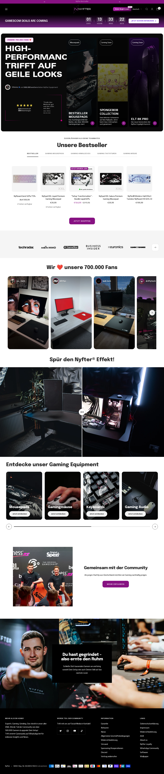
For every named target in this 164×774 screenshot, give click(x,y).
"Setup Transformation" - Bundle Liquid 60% (82, 197)
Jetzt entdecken (19, 514)
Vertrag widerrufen (109, 756)
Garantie (104, 724)
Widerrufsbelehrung (109, 740)
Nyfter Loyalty (146, 744)
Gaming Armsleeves (80, 153)
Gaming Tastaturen (106, 153)
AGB (142, 736)
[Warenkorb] (157, 9)
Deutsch (136, 9)
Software (144, 752)
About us (143, 740)
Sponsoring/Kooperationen (112, 748)
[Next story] (152, 312)
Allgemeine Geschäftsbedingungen (115, 736)
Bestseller (32, 153)
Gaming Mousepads (54, 153)
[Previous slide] (9, 526)
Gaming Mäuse (130, 153)
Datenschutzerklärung (149, 724)
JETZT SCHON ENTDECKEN (142, 21)
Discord (104, 752)
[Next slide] (155, 526)
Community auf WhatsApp (27, 734)
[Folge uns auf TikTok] (81, 730)
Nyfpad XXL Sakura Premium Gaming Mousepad (111, 197)
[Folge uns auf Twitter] (60, 730)
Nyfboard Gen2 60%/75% (24, 196)
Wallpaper (144, 756)
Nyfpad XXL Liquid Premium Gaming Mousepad (53, 197)
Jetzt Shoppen (82, 221)
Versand (104, 744)
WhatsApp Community (149, 748)
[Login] (152, 9)
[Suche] (147, 9)
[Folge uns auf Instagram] (67, 730)
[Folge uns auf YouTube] (74, 730)
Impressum (144, 728)
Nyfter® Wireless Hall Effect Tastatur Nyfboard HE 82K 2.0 (139, 197)
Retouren (105, 728)
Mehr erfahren (115, 584)
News (103, 732)
